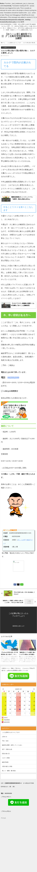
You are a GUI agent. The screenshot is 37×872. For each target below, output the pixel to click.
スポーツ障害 (6, 758)
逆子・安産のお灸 (7, 749)
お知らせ (4, 736)
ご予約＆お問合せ (6, 811)
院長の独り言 (6, 753)
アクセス (3, 818)
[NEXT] (33, 689)
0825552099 (13, 377)
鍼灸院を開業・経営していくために (12, 745)
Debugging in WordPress (21, 15)
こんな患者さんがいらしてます (8, 47)
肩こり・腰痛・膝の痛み (9, 770)
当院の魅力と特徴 (7, 766)
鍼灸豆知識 (5, 762)
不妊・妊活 (5, 740)
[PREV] (3, 689)
